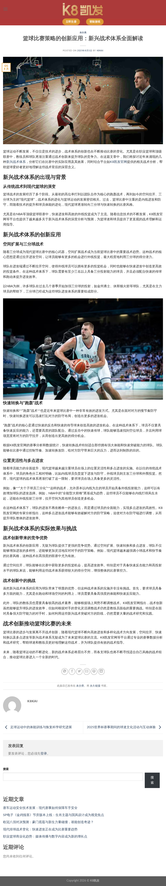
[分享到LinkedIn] (101, 671)
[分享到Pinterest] (94, 671)
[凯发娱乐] (83, 9)
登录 (43, 753)
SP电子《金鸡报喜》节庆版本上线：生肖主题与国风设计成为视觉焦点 (53, 815)
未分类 (83, 32)
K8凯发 (94, 880)
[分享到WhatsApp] (64, 671)
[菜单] (5, 9)
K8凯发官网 (118, 161)
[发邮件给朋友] (86, 671)
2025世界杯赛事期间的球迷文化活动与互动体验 (121, 727)
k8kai (100, 50)
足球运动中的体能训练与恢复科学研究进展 (41, 727)
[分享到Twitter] (79, 671)
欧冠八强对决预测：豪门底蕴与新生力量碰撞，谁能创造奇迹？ (48, 822)
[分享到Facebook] (72, 671)
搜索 (6, 769)
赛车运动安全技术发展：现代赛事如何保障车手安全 (40, 808)
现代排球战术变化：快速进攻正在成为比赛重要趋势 (40, 829)
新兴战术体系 (16, 161)
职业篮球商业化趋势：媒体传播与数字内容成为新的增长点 (45, 836)
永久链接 (95, 686)
